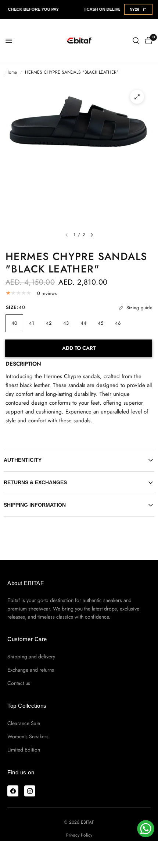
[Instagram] (29, 790)
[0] (147, 41)
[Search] (136, 41)
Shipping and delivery (31, 656)
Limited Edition (23, 749)
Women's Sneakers (28, 736)
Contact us (18, 683)
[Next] (92, 235)
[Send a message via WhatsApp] (145, 828)
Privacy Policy (79, 835)
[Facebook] (12, 790)
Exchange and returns (30, 669)
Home (11, 72)
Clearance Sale (23, 723)
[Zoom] (137, 97)
